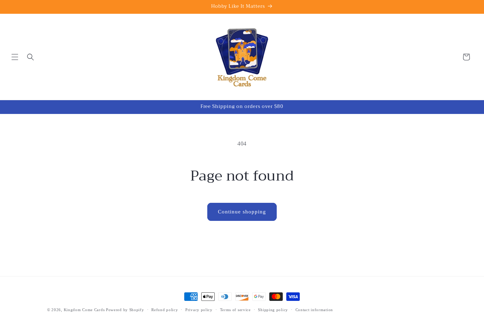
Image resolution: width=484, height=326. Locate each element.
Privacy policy (199, 310)
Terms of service (235, 310)
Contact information (314, 310)
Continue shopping (242, 212)
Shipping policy (273, 310)
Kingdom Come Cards (84, 310)
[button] (15, 57)
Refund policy (164, 310)
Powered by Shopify (125, 310)
